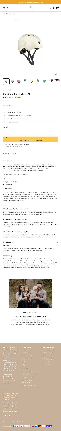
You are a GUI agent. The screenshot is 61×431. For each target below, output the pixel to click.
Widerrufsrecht (26, 359)
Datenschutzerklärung (29, 374)
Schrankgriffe (46, 362)
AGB (23, 362)
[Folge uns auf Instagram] (10, 415)
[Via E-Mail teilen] (15, 153)
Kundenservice (26, 353)
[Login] (50, 8)
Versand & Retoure (9, 242)
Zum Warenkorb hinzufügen (30, 140)
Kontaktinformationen (29, 371)
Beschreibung (7, 160)
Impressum (25, 368)
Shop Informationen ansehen (12, 149)
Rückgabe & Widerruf (28, 356)
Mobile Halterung (47, 359)
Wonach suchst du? (10, 13)
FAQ (4, 206)
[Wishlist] (53, 8)
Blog (23, 365)
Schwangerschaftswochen (30, 377)
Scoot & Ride (7, 90)
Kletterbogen (46, 356)
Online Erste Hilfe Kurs (29, 385)
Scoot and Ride (46, 365)
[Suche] (7, 8)
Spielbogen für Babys (48, 350)
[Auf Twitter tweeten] (13, 153)
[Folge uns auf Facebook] (5, 415)
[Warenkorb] (57, 8)
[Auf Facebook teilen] (8, 153)
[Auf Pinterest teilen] (10, 153)
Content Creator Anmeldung (27, 381)
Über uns (25, 350)
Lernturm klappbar (47, 353)
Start (4, 19)
